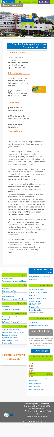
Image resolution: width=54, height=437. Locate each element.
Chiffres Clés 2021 (35, 304)
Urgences (26, 275)
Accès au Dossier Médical (10, 330)
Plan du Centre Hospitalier (38, 298)
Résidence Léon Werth (12, 5)
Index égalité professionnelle (38, 325)
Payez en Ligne (41, 351)
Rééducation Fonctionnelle (11, 322)
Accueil (9, 2)
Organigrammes (34, 301)
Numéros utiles (34, 307)
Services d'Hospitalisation (10, 309)
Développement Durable (10, 340)
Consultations (24, 285)
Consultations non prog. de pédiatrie (14, 281)
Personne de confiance (9, 335)
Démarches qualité (35, 310)
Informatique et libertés (9, 338)
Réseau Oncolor (34, 387)
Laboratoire (33, 280)
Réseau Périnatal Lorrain (37, 390)
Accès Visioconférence (36, 289)
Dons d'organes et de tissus (11, 317)
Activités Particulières (20, 313)
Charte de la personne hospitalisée (13, 332)
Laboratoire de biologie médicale (12, 299)
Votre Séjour (6, 307)
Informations (24, 326)
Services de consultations (10, 294)
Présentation (6, 289)
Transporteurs (33, 322)
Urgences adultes (7, 278)
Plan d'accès (33, 295)
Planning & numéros (9, 291)
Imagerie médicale (8, 296)
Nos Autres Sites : (29, 2)
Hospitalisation (23, 303)
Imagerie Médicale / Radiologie (39, 277)
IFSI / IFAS (44, 2)
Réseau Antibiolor (35, 384)
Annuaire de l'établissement (38, 292)
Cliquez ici (18, 91)
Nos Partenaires (7, 343)
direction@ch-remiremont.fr (38, 416)
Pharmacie (5, 319)
